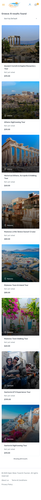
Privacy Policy (7, 484)
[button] (35, 5)
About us (5, 480)
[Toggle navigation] (3, 4)
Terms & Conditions (19, 480)
